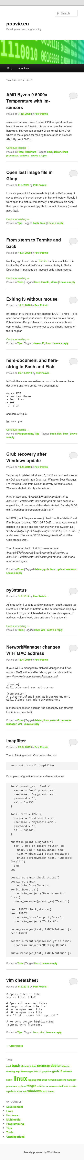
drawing (10, 1071)
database (43, 1066)
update (61, 569)
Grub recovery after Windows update (26, 457)
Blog (9, 68)
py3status (16, 590)
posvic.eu (17, 23)
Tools (20, 282)
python (22, 1086)
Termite (42, 261)
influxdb (67, 1071)
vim (42, 1032)
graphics (46, 1071)
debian (57, 152)
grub (46, 569)
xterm (54, 282)
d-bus (33, 1065)
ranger (31, 1086)
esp (18, 1071)
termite (45, 282)
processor (12, 155)
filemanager (26, 1071)
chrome (25, 1065)
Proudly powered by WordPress (42, 1152)
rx (47, 1086)
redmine (41, 1086)
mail (39, 1079)
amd (49, 152)
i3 (43, 343)
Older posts (14, 1045)
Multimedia (13, 1119)
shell (60, 1086)
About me (23, 68)
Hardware (30, 152)
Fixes (20, 152)
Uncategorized (15, 1136)
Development (14, 1107)
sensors (24, 155)
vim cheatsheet (22, 980)
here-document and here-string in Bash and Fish (32, 363)
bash (36, 223)
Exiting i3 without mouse (31, 299)
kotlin (9, 1079)
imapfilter (16, 740)
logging (32, 1079)
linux (65, 152)
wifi (20, 724)
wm (43, 630)
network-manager (66, 1079)
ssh (66, 1086)
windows (71, 569)
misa (44, 1079)
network (55, 720)
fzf (40, 1071)
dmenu (37, 343)
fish (59, 433)
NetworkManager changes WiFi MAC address (33, 650)
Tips (19, 223)
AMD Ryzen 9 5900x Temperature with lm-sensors (28, 100)
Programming (25, 433)
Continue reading (18, 148)
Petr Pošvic (41, 114)
